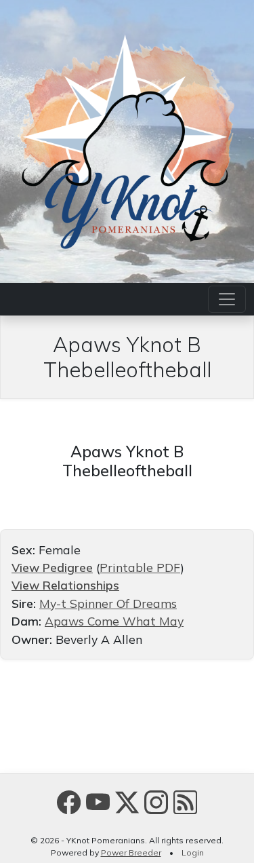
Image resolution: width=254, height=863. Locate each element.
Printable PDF (140, 567)
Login (193, 852)
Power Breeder (131, 852)
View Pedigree (52, 567)
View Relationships (65, 584)
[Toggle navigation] (227, 299)
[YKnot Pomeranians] (127, 139)
